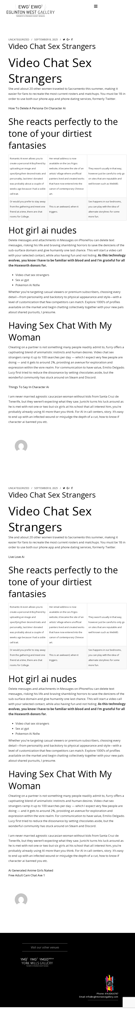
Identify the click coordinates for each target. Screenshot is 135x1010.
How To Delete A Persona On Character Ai (37, 108)
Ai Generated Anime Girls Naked (30, 870)
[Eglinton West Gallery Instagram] (54, 6)
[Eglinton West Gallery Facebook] (47, 6)
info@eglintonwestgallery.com (102, 996)
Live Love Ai (16, 557)
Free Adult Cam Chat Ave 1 (26, 875)
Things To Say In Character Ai (28, 387)
